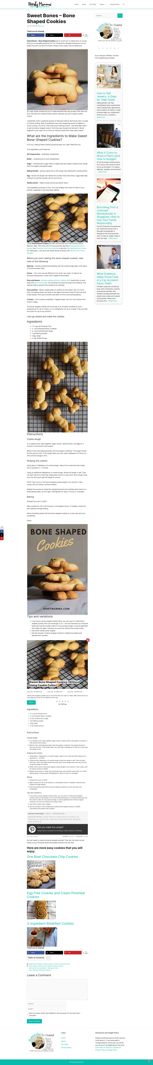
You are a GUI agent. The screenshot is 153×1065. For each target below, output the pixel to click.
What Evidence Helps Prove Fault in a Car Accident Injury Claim (107, 278)
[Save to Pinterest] (2, 538)
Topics (102, 4)
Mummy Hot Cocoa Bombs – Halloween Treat (43, 968)
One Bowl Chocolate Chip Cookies (52, 857)
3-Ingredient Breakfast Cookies (50, 923)
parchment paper (41, 283)
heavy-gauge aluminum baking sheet (56, 280)
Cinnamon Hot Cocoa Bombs (47, 248)
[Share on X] (2, 535)
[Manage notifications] (148, 1061)
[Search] (120, 15)
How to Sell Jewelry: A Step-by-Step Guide (107, 96)
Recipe (63, 964)
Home (76, 4)
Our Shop (93, 4)
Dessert (51, 964)
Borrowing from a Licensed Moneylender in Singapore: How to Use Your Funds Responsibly (108, 215)
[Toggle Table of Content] (47, 957)
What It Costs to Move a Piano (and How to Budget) (108, 156)
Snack (68, 964)
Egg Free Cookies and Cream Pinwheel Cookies (56, 895)
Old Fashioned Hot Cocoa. (77, 248)
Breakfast (39, 964)
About (84, 4)
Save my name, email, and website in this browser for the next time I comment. (54, 1014)
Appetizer (32, 964)
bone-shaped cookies (50, 966)
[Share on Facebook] (2, 531)
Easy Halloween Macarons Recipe (40, 970)
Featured (57, 964)
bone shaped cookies (36, 966)
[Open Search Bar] (123, 4)
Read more (101, 117)
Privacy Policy (114, 4)
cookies (45, 964)
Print (31, 702)
